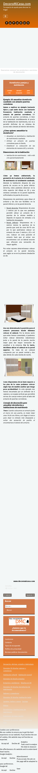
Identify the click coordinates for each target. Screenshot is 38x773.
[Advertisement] (19, 48)
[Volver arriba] (34, 769)
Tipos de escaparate (12, 646)
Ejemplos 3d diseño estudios (14, 679)
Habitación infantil (10, 675)
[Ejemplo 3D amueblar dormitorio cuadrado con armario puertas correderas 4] (19, 367)
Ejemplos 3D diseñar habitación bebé (17, 697)
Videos (5, 706)
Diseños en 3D (26, 683)
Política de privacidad (13, 649)
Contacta (8, 642)
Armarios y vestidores (11, 683)
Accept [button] (4, 758)
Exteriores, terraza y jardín (13, 716)
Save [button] (18, 769)
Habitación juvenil (25, 675)
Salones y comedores (11, 693)
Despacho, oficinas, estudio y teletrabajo (18, 664)
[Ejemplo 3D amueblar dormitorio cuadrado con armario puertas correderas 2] (27, 165)
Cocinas (25, 702)
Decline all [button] (15, 743)
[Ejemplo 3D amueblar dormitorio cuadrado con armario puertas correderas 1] (11, 165)
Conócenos (9, 639)
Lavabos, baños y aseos (12, 702)
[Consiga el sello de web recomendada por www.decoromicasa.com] (19, 621)
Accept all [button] (5, 743)
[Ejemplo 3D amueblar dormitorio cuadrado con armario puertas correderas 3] (19, 313)
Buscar (9, 610)
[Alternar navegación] (5, 16)
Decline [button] (12, 758)
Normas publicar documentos (16, 652)
